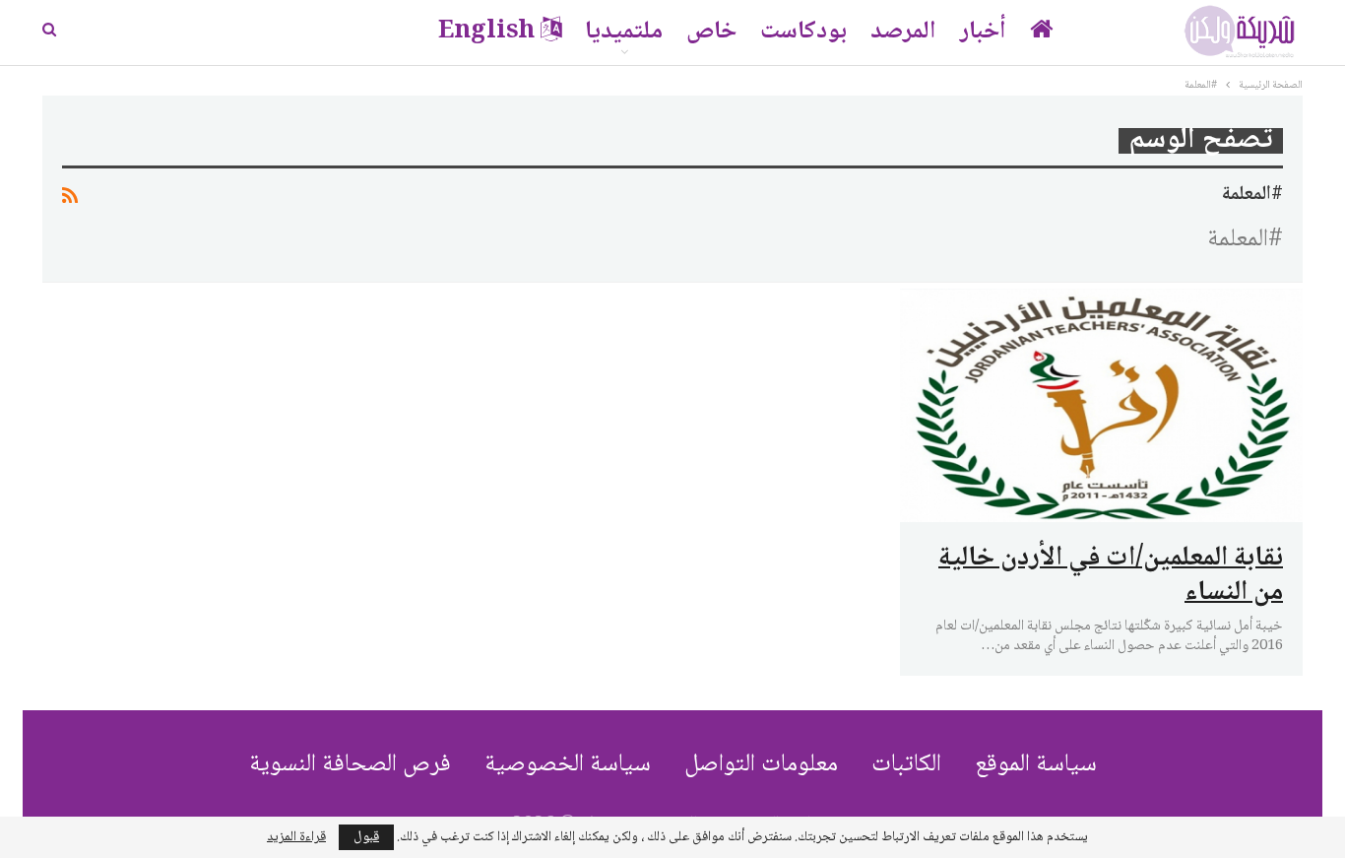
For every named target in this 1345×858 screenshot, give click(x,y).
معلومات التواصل (761, 765)
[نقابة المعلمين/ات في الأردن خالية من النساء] (1101, 405)
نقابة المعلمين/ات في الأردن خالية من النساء (1110, 576)
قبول (366, 837)
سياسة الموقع (1036, 765)
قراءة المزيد (296, 837)
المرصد (903, 32)
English (486, 32)
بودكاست (803, 32)
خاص (711, 32)
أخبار (983, 32)
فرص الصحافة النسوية (350, 765)
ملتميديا (624, 32)
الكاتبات (906, 765)
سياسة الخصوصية (567, 765)
